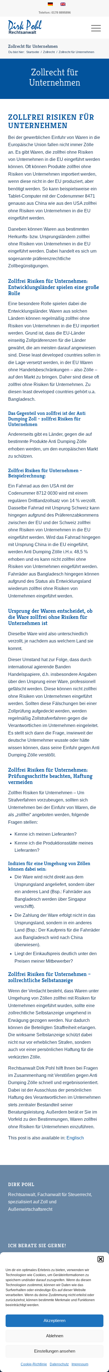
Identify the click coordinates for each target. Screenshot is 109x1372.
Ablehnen (54, 1335)
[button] (100, 1259)
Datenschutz (59, 1364)
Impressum (80, 1364)
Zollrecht (49, 52)
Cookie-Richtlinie (34, 1364)
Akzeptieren (54, 1320)
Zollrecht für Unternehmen (33, 46)
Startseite (32, 52)
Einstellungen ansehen (54, 1351)
